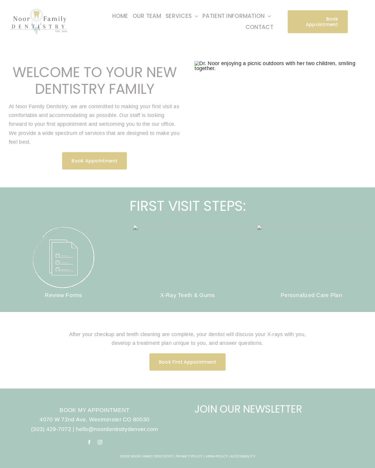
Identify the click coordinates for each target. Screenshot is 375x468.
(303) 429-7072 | (53, 429)
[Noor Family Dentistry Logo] (39, 8)
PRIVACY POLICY (189, 456)
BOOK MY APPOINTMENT (94, 410)
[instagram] (100, 442)
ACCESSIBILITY (243, 456)
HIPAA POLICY (217, 456)
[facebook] (89, 442)
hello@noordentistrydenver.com (117, 429)
